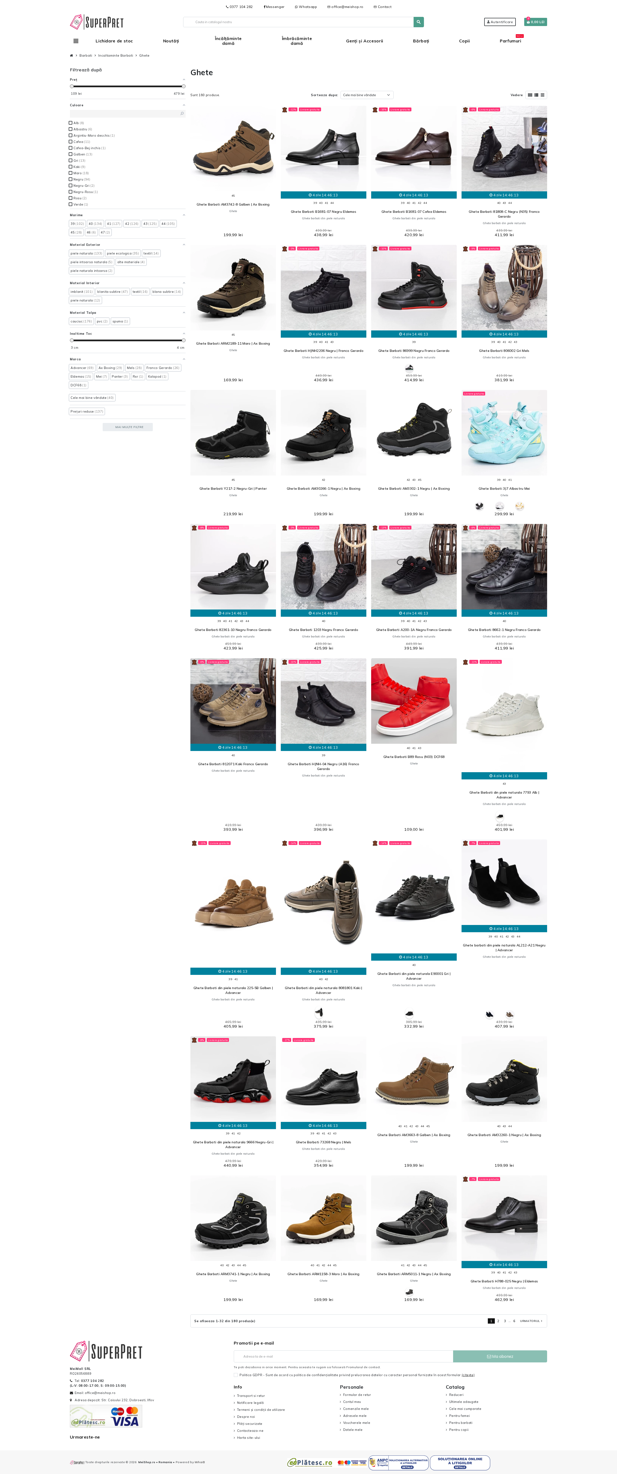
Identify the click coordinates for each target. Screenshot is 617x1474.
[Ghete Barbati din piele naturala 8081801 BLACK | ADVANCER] (319, 1012)
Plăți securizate (249, 1424)
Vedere (517, 95)
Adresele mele (355, 1416)
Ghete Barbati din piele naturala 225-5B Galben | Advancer (233, 990)
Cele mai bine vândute (359, 95)
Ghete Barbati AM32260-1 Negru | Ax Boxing (504, 1135)
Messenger (275, 7)
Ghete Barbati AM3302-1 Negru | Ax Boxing (414, 488)
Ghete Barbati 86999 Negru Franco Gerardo (413, 350)
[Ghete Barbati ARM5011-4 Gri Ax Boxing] (409, 1291)
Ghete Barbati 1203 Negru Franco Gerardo (323, 630)
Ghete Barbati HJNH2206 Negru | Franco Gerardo (323, 350)
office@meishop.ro (345, 7)
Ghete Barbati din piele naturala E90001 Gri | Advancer (413, 976)
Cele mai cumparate (465, 1409)
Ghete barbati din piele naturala (323, 218)
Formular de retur (357, 1395)
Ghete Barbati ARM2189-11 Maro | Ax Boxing (233, 343)
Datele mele (353, 1430)
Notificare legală (250, 1403)
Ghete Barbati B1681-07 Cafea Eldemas (414, 211)
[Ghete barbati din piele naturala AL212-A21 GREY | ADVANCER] (509, 1014)
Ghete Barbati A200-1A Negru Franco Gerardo (414, 630)
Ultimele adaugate (464, 1402)
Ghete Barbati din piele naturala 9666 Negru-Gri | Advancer (233, 1144)
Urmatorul (531, 1321)
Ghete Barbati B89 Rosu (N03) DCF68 (414, 757)
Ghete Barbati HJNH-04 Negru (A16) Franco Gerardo (323, 766)
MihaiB (200, 1462)
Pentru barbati (461, 1423)
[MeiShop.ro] (96, 21)
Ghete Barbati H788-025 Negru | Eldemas (504, 1281)
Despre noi (246, 1417)
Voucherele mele (356, 1423)
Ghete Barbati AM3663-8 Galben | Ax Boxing (413, 1135)
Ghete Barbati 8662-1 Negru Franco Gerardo (504, 630)
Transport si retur (251, 1396)
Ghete (233, 211)
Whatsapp (307, 7)
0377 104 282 (239, 7)
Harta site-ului (248, 1438)
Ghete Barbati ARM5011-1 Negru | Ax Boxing (414, 1274)
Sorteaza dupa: (324, 95)
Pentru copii (459, 1430)
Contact (382, 7)
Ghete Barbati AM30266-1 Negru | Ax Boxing (323, 488)
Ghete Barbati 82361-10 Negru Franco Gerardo (233, 630)
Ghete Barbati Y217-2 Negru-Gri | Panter (233, 488)
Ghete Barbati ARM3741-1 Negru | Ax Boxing (233, 1274)
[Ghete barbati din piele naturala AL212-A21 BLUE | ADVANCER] (489, 1014)
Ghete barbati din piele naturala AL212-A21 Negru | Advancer (504, 947)
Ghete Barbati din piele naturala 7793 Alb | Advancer (504, 794)
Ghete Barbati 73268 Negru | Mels (323, 1142)
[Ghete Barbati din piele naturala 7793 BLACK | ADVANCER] (499, 816)
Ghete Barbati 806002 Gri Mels (504, 350)
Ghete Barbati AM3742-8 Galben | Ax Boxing (233, 204)
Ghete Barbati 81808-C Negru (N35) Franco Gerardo (504, 214)
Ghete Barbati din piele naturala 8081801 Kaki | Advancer (323, 990)
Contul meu (352, 1402)
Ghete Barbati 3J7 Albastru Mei (504, 488)
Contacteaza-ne (250, 1431)
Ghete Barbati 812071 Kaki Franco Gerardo (233, 764)
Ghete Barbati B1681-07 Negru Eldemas (323, 211)
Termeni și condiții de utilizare (261, 1410)
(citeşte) (468, 1375)
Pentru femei (459, 1416)
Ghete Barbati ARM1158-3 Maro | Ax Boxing (323, 1274)
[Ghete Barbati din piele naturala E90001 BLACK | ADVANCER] (409, 1013)
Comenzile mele (356, 1409)
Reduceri (456, 1395)
